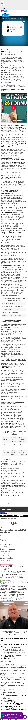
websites (16, 495)
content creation (17, 53)
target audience (15, 145)
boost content (20, 125)
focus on (4, 333)
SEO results (12, 428)
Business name (6, 544)
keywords (4, 70)
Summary (7, 503)
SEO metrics (11, 485)
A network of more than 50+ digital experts (14, 645)
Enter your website (7, 549)
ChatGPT (4, 51)
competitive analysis (8, 177)
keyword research (16, 162)
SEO (10, 51)
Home (3, 18)
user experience (13, 423)
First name (4, 540)
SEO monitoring (12, 327)
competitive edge (7, 367)
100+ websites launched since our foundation (13, 639)
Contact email (5, 553)
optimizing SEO (8, 282)
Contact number (6, 558)
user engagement (7, 248)
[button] (14, 503)
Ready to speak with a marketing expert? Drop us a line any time (14, 632)
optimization (5, 146)
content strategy (7, 212)
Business (7, 18)
